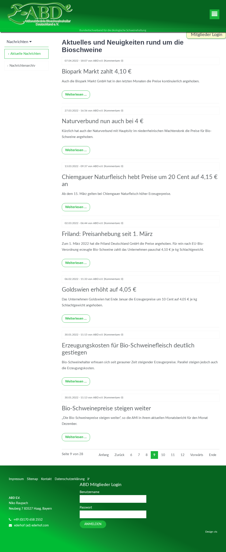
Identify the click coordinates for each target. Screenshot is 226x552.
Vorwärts (196, 455)
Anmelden (93, 524)
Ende (212, 455)
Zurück (119, 455)
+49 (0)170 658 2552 (28, 519)
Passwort (86, 507)
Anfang (104, 455)
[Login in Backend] (89, 479)
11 (173, 455)
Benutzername (89, 492)
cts (215, 531)
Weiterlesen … (74, 93)
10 (163, 455)
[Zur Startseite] (40, 14)
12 (183, 455)
